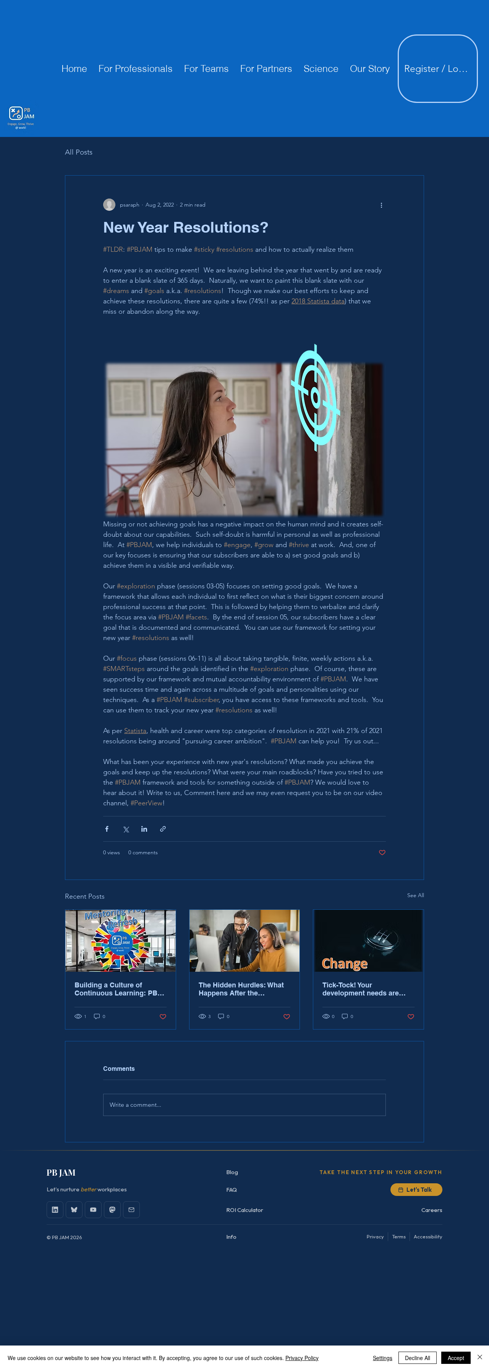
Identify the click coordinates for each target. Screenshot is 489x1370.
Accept (456, 1358)
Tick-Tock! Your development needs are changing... (360, 989)
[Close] (479, 1358)
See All (415, 895)
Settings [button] (382, 1358)
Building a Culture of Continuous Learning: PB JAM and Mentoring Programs (115, 989)
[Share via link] (163, 828)
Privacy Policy (302, 1358)
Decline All (417, 1358)
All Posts (78, 152)
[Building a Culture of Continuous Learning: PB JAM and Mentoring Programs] (120, 941)
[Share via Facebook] (106, 828)
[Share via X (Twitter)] (125, 828)
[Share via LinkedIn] (144, 828)
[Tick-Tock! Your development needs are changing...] (368, 941)
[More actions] (381, 204)
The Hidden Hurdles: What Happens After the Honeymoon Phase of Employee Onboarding (241, 989)
